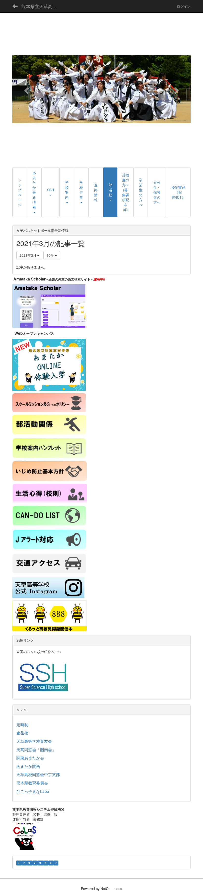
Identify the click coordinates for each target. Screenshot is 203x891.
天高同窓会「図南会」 (36, 749)
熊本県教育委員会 (32, 783)
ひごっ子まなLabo (32, 791)
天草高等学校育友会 (34, 741)
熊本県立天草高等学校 (42, 6)
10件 (51, 255)
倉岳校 (22, 733)
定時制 (22, 724)
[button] (25, 89)
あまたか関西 (28, 766)
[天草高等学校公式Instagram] (48, 587)
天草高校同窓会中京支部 (38, 774)
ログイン (184, 6)
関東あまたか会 (30, 758)
